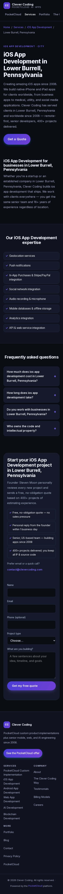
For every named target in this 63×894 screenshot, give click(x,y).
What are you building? (20, 649)
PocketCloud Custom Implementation (16, 772)
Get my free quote (25, 686)
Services (30, 14)
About (37, 772)
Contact (8, 848)
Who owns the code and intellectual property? (23, 428)
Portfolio (44, 14)
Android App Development (12, 790)
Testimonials (41, 788)
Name (10, 585)
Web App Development (12, 799)
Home (7, 27)
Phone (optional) (16, 617)
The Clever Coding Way (45, 780)
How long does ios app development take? (22, 395)
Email (10, 601)
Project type (14, 633)
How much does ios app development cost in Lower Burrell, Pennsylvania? (25, 376)
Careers (38, 804)
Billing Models (42, 797)
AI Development (13, 807)
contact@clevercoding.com (24, 569)
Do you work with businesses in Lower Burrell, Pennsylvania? (28, 412)
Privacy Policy (12, 856)
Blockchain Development (12, 816)
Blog (6, 840)
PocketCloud (13, 14)
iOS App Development (39, 27)
